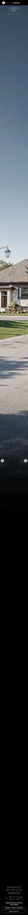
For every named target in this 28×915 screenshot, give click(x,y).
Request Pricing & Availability (14, 907)
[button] (3, 3)
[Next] (25, 460)
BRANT (13, 3)
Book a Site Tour (14, 911)
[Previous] (2, 460)
